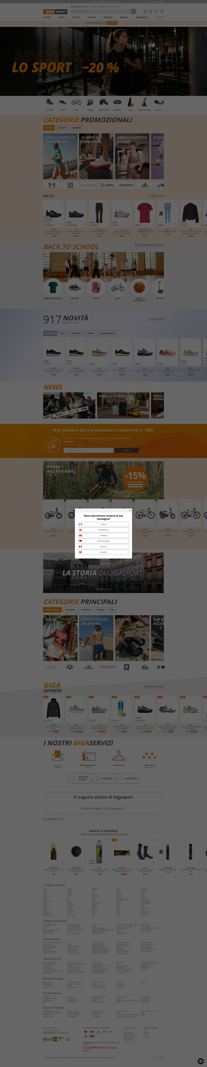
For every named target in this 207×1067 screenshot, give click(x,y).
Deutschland (103, 541)
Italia (103, 524)
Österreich (103, 530)
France (103, 547)
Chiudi (130, 510)
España (103, 552)
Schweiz (103, 536)
